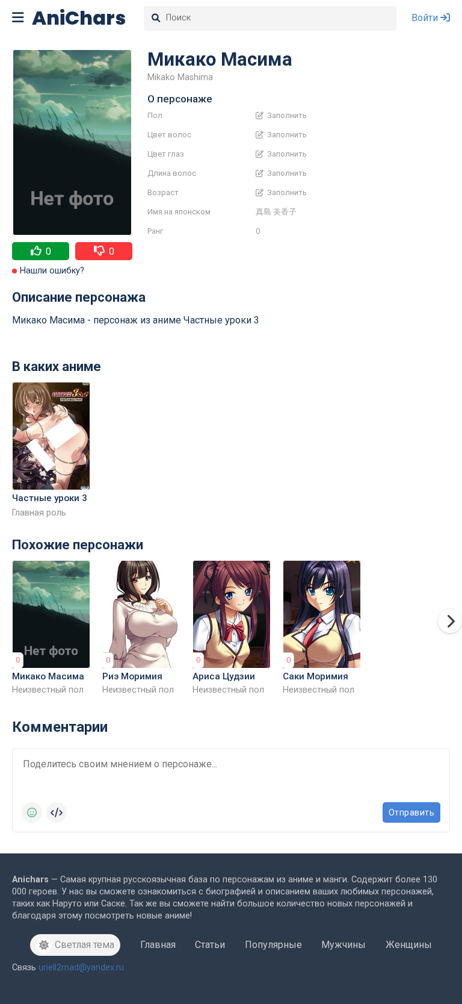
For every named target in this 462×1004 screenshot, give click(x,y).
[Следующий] (450, 621)
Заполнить (286, 115)
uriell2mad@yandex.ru (81, 967)
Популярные (273, 944)
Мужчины (343, 944)
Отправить (412, 812)
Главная (158, 944)
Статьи (210, 944)
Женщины (409, 944)
